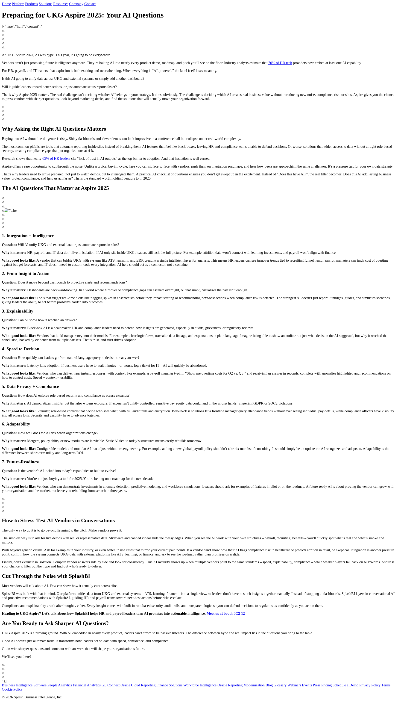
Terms (385, 685)
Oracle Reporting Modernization (241, 685)
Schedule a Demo (345, 685)
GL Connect (111, 685)
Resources (60, 4)
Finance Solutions (169, 685)
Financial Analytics (87, 685)
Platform (18, 4)
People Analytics (59, 685)
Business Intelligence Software (24, 685)
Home (6, 4)
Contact (90, 4)
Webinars (294, 685)
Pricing (326, 685)
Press (316, 685)
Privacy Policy (369, 685)
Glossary (280, 685)
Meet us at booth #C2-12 (226, 613)
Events (307, 685)
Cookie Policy (12, 689)
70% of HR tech (280, 63)
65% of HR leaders (56, 158)
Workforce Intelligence (200, 685)
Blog (269, 685)
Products (31, 4)
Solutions (45, 4)
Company (76, 4)
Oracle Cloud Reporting (137, 685)
